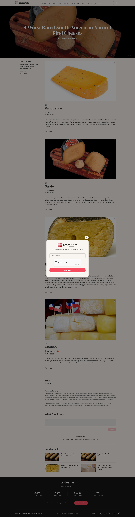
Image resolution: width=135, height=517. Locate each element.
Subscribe (67, 270)
